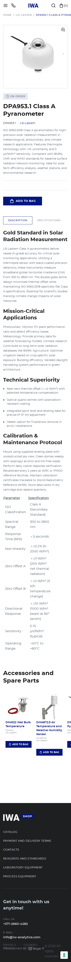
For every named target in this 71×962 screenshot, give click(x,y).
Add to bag (26, 201)
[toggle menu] (5, 5)
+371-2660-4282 (15, 923)
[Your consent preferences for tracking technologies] (64, 955)
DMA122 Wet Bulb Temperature (18, 724)
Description (17, 220)
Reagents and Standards (24, 858)
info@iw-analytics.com (21, 937)
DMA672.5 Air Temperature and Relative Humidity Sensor (49, 728)
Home (7, 15)
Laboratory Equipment (22, 867)
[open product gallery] (63, 29)
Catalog (10, 832)
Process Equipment (19, 876)
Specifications (49, 220)
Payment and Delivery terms (27, 841)
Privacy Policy (9, 947)
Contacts (11, 849)
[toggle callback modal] (13, 5)
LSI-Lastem (24, 15)
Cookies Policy (30, 947)
